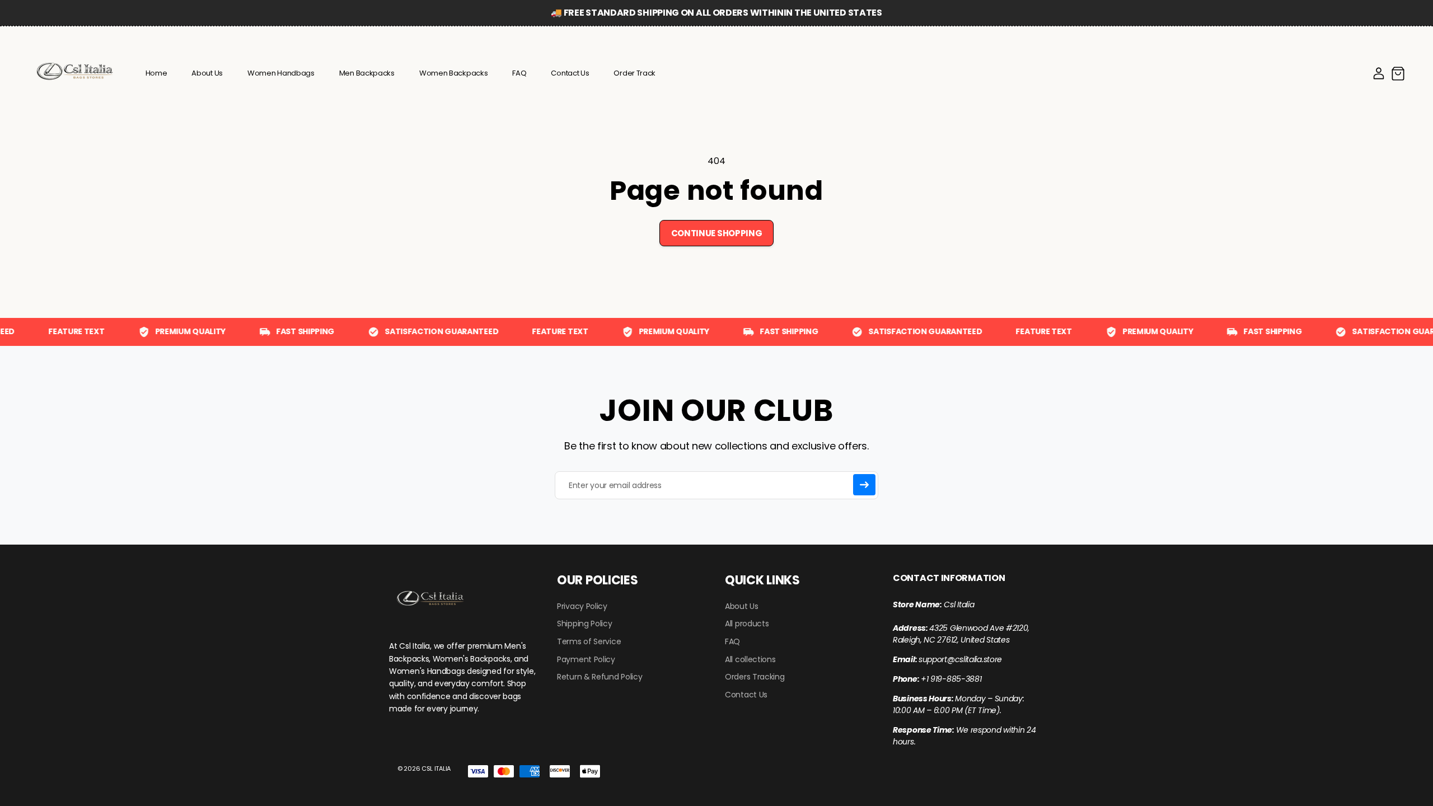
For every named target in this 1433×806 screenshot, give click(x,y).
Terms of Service (589, 641)
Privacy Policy (582, 606)
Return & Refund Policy (599, 677)
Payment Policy (586, 659)
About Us (741, 606)
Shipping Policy (584, 623)
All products (747, 623)
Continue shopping (716, 233)
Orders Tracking (755, 677)
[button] (1397, 73)
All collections (750, 659)
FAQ (732, 641)
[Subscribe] (864, 484)
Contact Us (746, 695)
